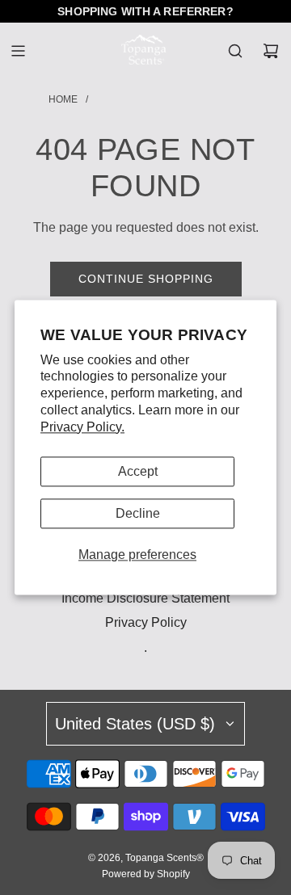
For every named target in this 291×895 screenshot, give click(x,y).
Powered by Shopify (146, 874)
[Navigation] (18, 51)
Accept (138, 471)
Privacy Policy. (82, 427)
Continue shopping (145, 278)
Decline (138, 513)
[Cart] (271, 51)
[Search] (235, 51)
